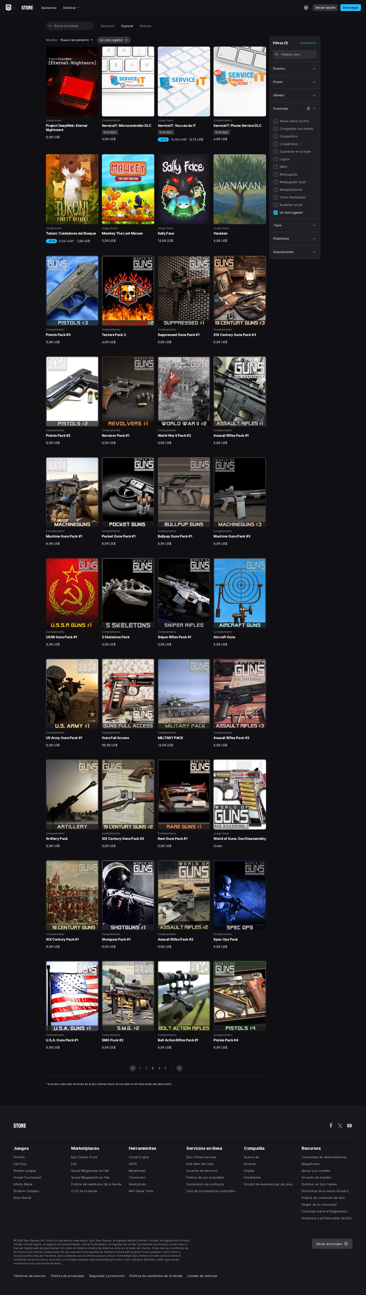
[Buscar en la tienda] (50, 26)
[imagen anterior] (133, 1068)
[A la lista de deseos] (93, 51)
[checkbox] (275, 121)
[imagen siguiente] (179, 1068)
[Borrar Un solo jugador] (126, 40)
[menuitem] (108, 26)
